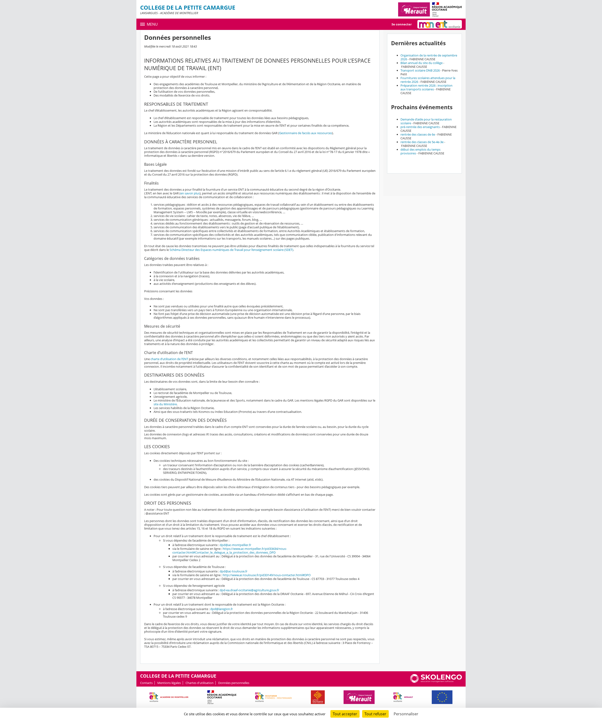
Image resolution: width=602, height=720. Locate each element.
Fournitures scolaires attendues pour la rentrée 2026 (427, 80)
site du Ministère (165, 404)
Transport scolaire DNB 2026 (420, 70)
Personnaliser (406, 713)
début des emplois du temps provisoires (420, 151)
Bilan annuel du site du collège (421, 63)
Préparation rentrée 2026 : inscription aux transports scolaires (426, 87)
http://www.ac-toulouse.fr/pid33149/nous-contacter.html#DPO (267, 575)
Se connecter (402, 24)
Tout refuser (375, 713)
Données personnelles (233, 683)
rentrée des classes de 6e (417, 134)
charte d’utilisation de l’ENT (169, 359)
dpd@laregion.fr (221, 609)
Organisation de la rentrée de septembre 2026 (428, 57)
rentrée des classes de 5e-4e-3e (422, 142)
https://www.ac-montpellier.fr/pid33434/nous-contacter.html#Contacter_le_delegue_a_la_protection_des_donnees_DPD (229, 551)
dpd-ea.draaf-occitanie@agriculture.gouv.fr (249, 590)
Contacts (146, 683)
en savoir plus (190, 193)
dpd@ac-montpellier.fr (235, 545)
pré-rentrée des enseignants (420, 127)
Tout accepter (345, 713)
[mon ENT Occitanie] (439, 24)
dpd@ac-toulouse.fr (233, 571)
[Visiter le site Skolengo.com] (436, 682)
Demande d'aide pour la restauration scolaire (426, 121)
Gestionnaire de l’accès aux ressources (305, 133)
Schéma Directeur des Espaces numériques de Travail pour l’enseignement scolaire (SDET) (231, 250)
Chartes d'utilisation (200, 683)
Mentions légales (169, 683)
